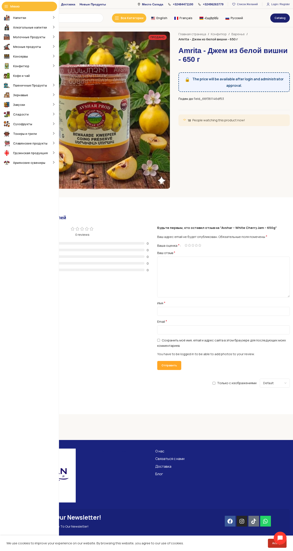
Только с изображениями (237, 383)
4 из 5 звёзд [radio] (196, 245)
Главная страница (192, 34)
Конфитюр (219, 34)
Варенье (238, 34)
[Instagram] (242, 521)
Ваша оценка (168, 245)
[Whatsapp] (265, 521)
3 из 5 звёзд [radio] (193, 245)
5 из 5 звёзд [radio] (199, 245)
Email (162, 321)
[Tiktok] (253, 521)
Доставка (163, 466)
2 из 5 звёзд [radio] (189, 245)
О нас (159, 451)
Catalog (280, 18)
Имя (161, 303)
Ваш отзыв (166, 252)
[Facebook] (230, 521)
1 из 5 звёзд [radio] (186, 245)
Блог (159, 474)
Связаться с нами (169, 458)
